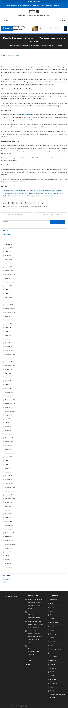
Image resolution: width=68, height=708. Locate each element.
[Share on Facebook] (8, 203)
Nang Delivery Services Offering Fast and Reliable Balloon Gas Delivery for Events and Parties (33, 193)
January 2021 (9, 483)
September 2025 (10, 282)
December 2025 (10, 270)
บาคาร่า (27, 664)
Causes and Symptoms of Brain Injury (53, 214)
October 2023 (9, 362)
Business (15, 206)
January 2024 (9, 350)
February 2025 (9, 301)
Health (52, 645)
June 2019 (8, 556)
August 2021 (8, 457)
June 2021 (8, 464)
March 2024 (8, 343)
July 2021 (7, 461)
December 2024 (10, 309)
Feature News (54, 622)
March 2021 (8, 476)
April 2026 (8, 255)
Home (5, 582)
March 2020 (8, 521)
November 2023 (10, 358)
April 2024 (8, 339)
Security (52, 664)
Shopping (53, 668)
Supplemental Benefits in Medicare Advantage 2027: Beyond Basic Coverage (35, 650)
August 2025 (8, 286)
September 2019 (10, 544)
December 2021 (9, 442)
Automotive (53, 600)
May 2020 (8, 514)
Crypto (52, 607)
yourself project (39, 5)
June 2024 (8, 331)
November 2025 (10, 274)
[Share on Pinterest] (25, 203)
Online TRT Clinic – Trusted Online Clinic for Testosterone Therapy (49, 28)
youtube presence (25, 5)
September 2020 (10, 499)
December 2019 (9, 533)
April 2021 (8, 472)
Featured (52, 626)
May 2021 (7, 468)
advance (9, 206)
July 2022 (8, 419)
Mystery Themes (31, 706)
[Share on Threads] (38, 203)
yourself (49, 5)
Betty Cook (14, 55)
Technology (53, 683)
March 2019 (8, 567)
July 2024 (8, 328)
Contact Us (6, 579)
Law (51, 653)
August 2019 (8, 548)
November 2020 (10, 491)
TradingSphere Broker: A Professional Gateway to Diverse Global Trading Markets (16, 27)
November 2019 (9, 537)
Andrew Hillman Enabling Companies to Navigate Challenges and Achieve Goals (29, 196)
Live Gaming (53, 657)
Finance (52, 630)
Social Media (54, 672)
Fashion (52, 619)
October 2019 (9, 540)
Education (53, 615)
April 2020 (8, 518)
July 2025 (8, 290)
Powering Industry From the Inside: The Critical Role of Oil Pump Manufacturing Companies (32, 191)
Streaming (53, 679)
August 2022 (8, 415)
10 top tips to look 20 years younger (13, 214)
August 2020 (8, 502)
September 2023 (10, 366)
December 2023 (10, 354)
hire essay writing (24, 206)
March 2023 (8, 388)
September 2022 (10, 411)
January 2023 (9, 396)
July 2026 (8, 251)
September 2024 (10, 320)
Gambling (53, 634)
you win (57, 5)
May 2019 (7, 559)
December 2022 (10, 400)
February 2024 (9, 347)
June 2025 (8, 293)
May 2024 (8, 335)
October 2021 (9, 449)
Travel (52, 691)
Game (52, 638)
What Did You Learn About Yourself (57, 696)
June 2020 (8, 510)
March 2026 (8, 259)
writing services (42, 206)
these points (33, 206)
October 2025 (9, 278)
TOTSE (34, 11)
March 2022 (8, 434)
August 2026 (8, 248)
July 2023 (8, 373)
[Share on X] (13, 203)
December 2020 (10, 487)
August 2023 (8, 369)
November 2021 (9, 445)
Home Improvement (56, 649)
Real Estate (53, 660)
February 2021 (9, 480)
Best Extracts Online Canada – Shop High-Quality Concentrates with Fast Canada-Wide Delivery (35, 636)
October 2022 (9, 407)
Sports (52, 676)
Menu (6, 20)
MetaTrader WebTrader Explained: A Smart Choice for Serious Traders (35, 624)
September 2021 (10, 453)
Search (62, 20)
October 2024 (9, 316)
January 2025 (9, 305)
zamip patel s (12, 5)
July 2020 (8, 506)
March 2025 (8, 297)
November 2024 (10, 312)
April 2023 (8, 385)
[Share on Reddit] (30, 203)
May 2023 (8, 381)
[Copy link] (42, 203)
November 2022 (10, 404)
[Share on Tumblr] (34, 203)
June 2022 (8, 423)
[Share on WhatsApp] (21, 203)
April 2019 (8, 563)
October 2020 (9, 495)
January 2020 (9, 529)
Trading (52, 687)
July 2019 (7, 552)
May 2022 (8, 426)
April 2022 (8, 430)
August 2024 (8, 324)
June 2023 (8, 377)
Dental (52, 611)
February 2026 (9, 263)
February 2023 (9, 392)
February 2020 (9, 525)
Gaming (52, 641)
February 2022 (9, 438)
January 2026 (9, 267)
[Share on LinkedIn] (17, 203)
